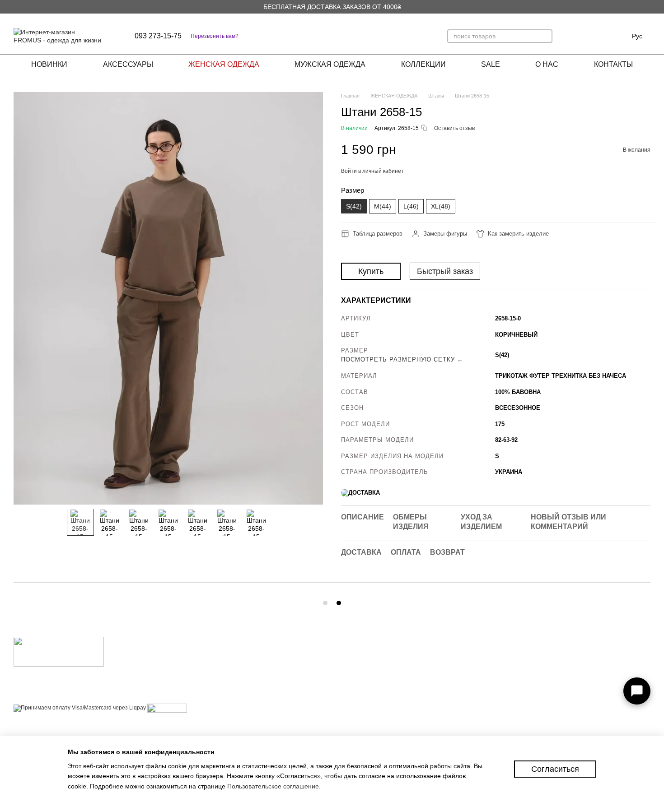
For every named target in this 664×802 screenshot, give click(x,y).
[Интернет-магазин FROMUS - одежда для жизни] (59, 651)
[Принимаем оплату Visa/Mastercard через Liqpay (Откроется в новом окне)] (80, 708)
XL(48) (440, 206)
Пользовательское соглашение (273, 786)
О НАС (546, 64)
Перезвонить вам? (214, 36)
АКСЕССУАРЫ (128, 64)
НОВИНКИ (49, 64)
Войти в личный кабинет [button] (372, 171)
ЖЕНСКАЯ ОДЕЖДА (223, 64)
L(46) (411, 206)
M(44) (382, 206)
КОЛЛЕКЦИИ (423, 64)
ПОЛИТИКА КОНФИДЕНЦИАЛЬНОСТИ (376, 732)
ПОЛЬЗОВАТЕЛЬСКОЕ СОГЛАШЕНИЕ (371, 713)
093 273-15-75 (158, 36)
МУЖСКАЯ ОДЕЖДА (330, 64)
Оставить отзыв (454, 128)
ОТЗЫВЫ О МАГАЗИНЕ (372, 686)
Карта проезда (572, 690)
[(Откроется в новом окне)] (167, 708)
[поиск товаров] (545, 36)
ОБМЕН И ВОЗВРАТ (367, 675)
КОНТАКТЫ (613, 64)
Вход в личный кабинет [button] (371, 652)
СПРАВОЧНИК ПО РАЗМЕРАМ (381, 698)
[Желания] (592, 36)
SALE (490, 64)
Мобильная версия (47, 725)
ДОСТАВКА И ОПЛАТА (370, 664)
